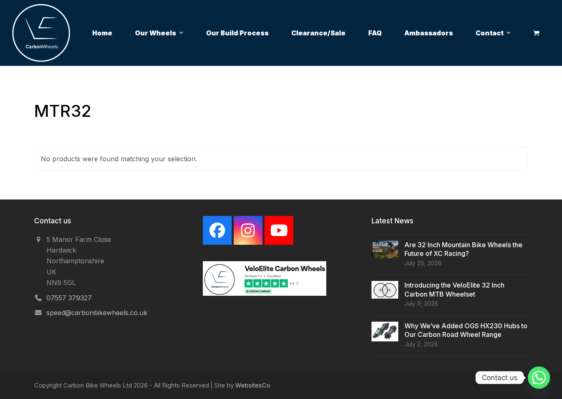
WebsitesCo (252, 385)
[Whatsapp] (539, 378)
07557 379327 (69, 298)
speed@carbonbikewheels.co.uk (96, 313)
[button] (536, 33)
